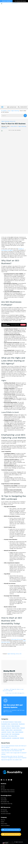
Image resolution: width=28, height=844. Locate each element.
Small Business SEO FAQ (6, 803)
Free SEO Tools (4, 811)
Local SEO (3, 732)
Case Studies (4, 799)
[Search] (25, 115)
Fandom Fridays (16, 728)
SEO (14, 121)
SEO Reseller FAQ (5, 801)
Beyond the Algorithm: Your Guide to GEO (11, 759)
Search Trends (5, 734)
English (6, 842)
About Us (3, 819)
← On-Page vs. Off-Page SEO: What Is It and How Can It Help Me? (13, 690)
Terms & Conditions (5, 825)
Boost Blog (3, 797)
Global (3, 730)
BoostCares (22, 724)
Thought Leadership (6, 738)
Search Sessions (19, 732)
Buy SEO (3, 787)
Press (13, 732)
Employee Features (6, 728)
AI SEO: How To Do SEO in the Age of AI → (15, 693)
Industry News (9, 730)
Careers (2, 821)
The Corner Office (12, 736)
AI (1, 721)
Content (3, 726)
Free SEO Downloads (6, 813)
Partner (11, 121)
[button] (1, 780)
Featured (22, 728)
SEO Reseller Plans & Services (7, 789)
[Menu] (2, 107)
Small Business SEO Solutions (8, 791)
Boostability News (5, 724)
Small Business (15, 734)
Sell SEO (3, 786)
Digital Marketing (5, 121)
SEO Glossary (4, 809)
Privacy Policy (4, 823)
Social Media (4, 736)
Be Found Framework (8, 721)
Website (22, 738)
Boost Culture (17, 721)
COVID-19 (8, 726)
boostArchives (14, 724)
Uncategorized (15, 738)
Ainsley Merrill (14, 126)
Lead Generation (17, 730)
